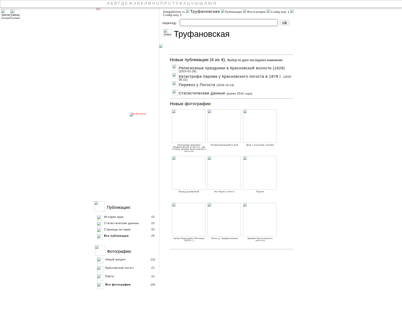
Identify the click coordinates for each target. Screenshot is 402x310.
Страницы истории (117, 229)
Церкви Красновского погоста (260, 238)
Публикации (234, 11)
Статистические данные (121, 223)
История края (114, 217)
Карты (109, 276)
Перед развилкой (189, 192)
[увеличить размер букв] (5, 14)
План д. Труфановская (224, 238)
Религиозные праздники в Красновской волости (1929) (232, 67)
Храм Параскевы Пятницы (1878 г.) (189, 238)
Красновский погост (119, 267)
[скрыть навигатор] (99, 9)
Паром (260, 192)
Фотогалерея (257, 11)
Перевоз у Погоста (206, 84)
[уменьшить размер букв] (15, 14)
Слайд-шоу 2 (172, 15)
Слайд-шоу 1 (280, 11)
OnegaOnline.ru (174, 11)
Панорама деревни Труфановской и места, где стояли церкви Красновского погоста (189, 145)
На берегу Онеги (224, 192)
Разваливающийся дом (224, 145)
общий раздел (115, 259)
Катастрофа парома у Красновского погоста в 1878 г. (235, 76)
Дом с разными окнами (260, 145)
